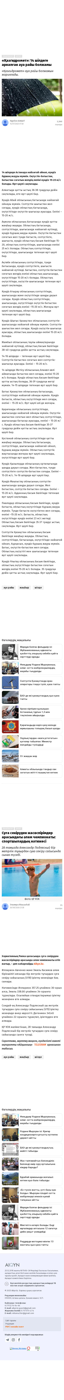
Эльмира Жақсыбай (20, 904)
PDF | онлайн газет (14, 1327)
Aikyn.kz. (38, 963)
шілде (38, 587)
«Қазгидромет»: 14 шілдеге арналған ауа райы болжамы (26, 62)
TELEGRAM (40, 1044)
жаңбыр (24, 587)
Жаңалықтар (8, 56)
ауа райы (9, 587)
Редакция (9, 1324)
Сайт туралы (10, 1320)
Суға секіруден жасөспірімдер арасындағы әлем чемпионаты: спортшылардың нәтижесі (29, 837)
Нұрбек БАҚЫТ (17, 121)
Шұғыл (18, 56)
